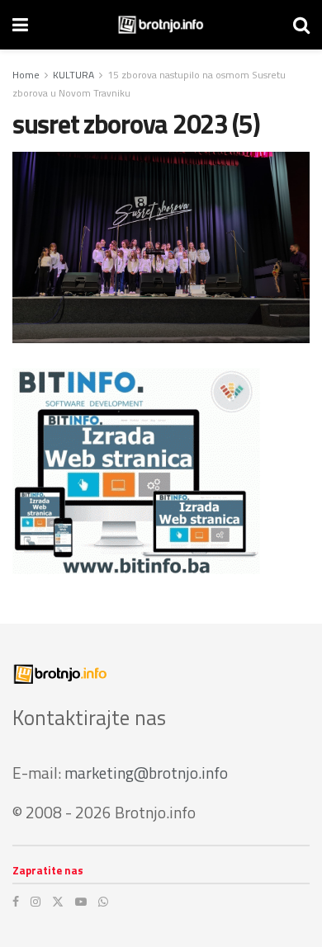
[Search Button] (301, 24)
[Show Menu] (20, 24)
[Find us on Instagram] (35, 902)
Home (26, 74)
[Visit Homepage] (160, 24)
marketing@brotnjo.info (146, 772)
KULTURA (73, 74)
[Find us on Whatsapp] (103, 902)
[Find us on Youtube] (81, 902)
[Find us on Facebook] (15, 902)
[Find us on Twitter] (58, 902)
